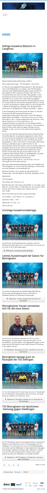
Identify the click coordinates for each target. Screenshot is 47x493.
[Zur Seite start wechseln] (4, 465)
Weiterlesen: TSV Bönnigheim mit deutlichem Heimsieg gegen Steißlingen (24, 458)
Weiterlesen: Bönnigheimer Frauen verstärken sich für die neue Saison (24, 351)
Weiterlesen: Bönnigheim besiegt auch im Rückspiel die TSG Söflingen (24, 400)
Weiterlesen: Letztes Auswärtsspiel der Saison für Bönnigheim (24, 300)
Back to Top (41, 489)
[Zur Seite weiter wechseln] (14, 465)
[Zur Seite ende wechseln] (18, 465)
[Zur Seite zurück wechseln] (9, 465)
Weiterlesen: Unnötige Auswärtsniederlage (19, 250)
